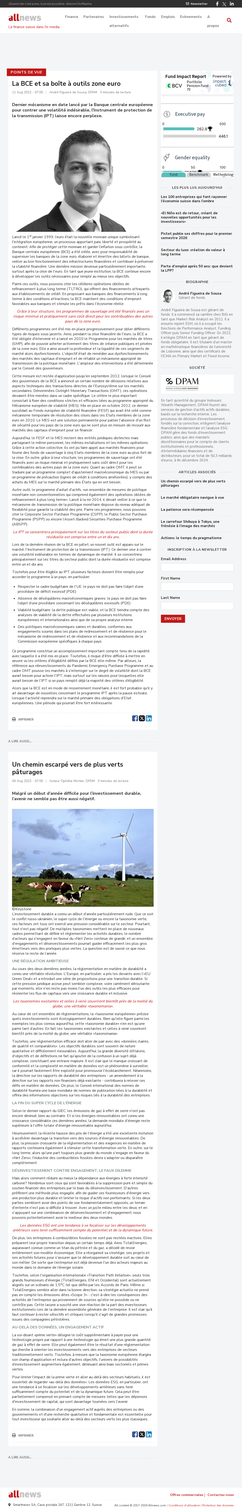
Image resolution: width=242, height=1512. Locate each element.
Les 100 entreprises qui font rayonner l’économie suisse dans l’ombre (194, 199)
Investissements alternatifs (123, 17)
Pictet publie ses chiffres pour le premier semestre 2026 (196, 236)
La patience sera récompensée (187, 509)
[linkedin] (149, 717)
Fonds (150, 16)
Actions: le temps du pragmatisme (191, 538)
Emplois (168, 16)
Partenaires (93, 16)
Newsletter (199, 4)
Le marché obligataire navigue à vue (192, 497)
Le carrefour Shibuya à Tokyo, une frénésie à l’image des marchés (190, 524)
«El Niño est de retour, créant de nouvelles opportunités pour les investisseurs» (189, 217)
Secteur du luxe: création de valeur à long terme (193, 252)
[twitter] (142, 717)
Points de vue (26, 72)
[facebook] (135, 717)
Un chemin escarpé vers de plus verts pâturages (193, 483)
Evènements (191, 16)
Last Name (170, 598)
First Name (170, 578)
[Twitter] (224, 4)
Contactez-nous (220, 1495)
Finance (71, 16)
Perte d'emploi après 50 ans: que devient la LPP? (197, 268)
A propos (213, 17)
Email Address (173, 559)
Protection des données (218, 1505)
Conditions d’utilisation (184, 1505)
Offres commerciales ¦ (187, 1495)
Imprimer (26, 719)
